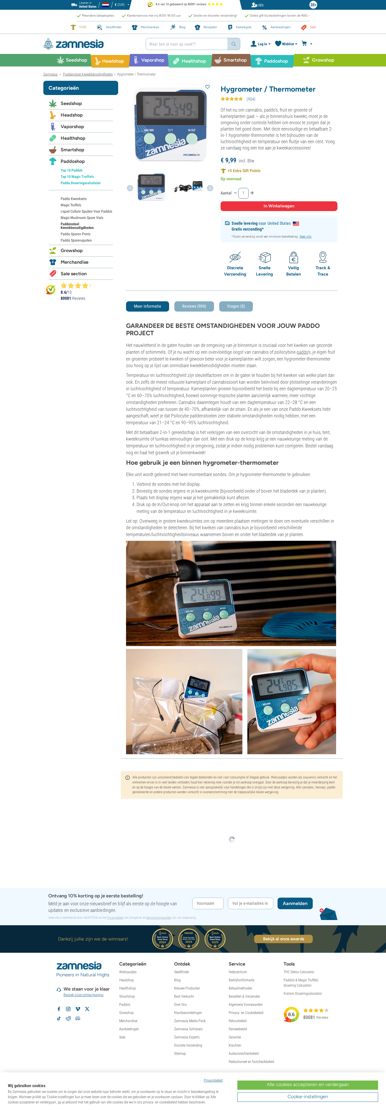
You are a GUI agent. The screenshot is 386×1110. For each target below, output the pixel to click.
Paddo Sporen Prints (75, 234)
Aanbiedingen (129, 1029)
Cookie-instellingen (308, 1096)
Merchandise (74, 262)
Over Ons (180, 1004)
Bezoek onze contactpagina (84, 995)
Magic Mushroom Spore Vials (82, 218)
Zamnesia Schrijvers (188, 1029)
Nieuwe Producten (187, 988)
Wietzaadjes (128, 972)
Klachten (235, 1045)
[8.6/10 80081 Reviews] (78, 285)
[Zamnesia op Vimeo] (77, 1009)
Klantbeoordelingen (188, 1013)
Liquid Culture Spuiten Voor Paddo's (86, 211)
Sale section (74, 274)
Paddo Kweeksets (74, 199)
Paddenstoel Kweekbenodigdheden (77, 226)
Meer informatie (147, 306)
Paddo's (124, 1004)
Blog (177, 980)
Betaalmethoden (240, 988)
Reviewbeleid (238, 1029)
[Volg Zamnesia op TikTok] (58, 1018)
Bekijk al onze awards (283, 938)
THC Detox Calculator (299, 972)
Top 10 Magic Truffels (77, 176)
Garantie (235, 1037)
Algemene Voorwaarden (246, 1004)
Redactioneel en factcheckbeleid (251, 1061)
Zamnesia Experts (187, 1037)
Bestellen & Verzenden (244, 996)
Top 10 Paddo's (71, 170)
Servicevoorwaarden (158, 917)
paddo (302, 352)
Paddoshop (73, 161)
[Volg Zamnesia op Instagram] (68, 1009)
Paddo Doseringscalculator (81, 183)
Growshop (72, 250)
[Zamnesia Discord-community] (77, 1018)
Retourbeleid (238, 1021)
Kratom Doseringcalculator (303, 993)
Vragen (236, 306)
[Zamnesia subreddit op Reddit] (68, 1018)
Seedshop (71, 103)
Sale (122, 1037)
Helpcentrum (238, 972)
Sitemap (180, 1053)
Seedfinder (181, 972)
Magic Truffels (71, 205)
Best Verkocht (184, 996)
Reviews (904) (194, 306)
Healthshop (73, 138)
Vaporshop (72, 126)
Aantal (226, 193)
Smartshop (72, 150)
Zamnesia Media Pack (190, 1021)
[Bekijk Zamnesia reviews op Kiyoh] (50, 289)
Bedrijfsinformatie (241, 980)
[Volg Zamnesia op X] (87, 1009)
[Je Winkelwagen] (307, 44)
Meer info (306, 236)
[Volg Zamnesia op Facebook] (58, 1009)
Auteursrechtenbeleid (244, 1053)
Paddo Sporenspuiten (76, 240)
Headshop (72, 115)
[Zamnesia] (90, 44)
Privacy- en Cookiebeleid (246, 1013)
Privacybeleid (115, 917)
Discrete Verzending (188, 1045)
